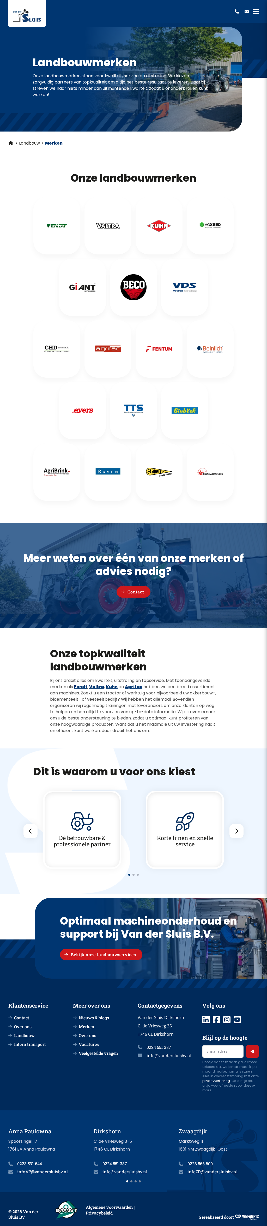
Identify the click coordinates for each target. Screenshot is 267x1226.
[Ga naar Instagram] (226, 1019)
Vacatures (89, 1044)
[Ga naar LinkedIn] (206, 1019)
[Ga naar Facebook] (216, 1019)
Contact (21, 1017)
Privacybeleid (99, 1213)
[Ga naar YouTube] (237, 1019)
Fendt (80, 687)
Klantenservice (28, 1005)
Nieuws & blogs (94, 1017)
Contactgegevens (160, 1005)
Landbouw (29, 143)
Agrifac (133, 687)
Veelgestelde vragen (98, 1053)
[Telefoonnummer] (237, 11)
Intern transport (30, 1044)
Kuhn (112, 687)
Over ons (23, 1026)
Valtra (96, 687)
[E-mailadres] (247, 11)
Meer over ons (91, 1005)
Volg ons (213, 1005)
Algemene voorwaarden (109, 1207)
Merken (86, 1026)
